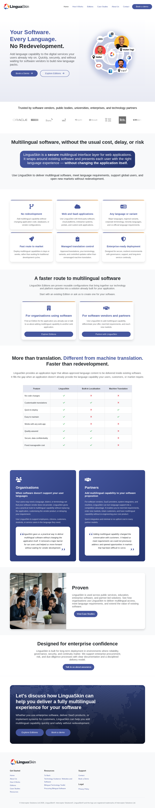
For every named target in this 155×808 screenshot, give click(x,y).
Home (66, 7)
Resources (14, 792)
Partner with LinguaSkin (106, 334)
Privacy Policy (83, 789)
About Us (115, 7)
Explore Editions (53, 73)
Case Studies (102, 7)
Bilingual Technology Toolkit (54, 785)
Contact (126, 7)
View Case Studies (86, 614)
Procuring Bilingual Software (55, 788)
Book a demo (142, 6)
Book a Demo (22, 73)
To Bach (47, 775)
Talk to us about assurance (78, 667)
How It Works (77, 7)
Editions (90, 7)
